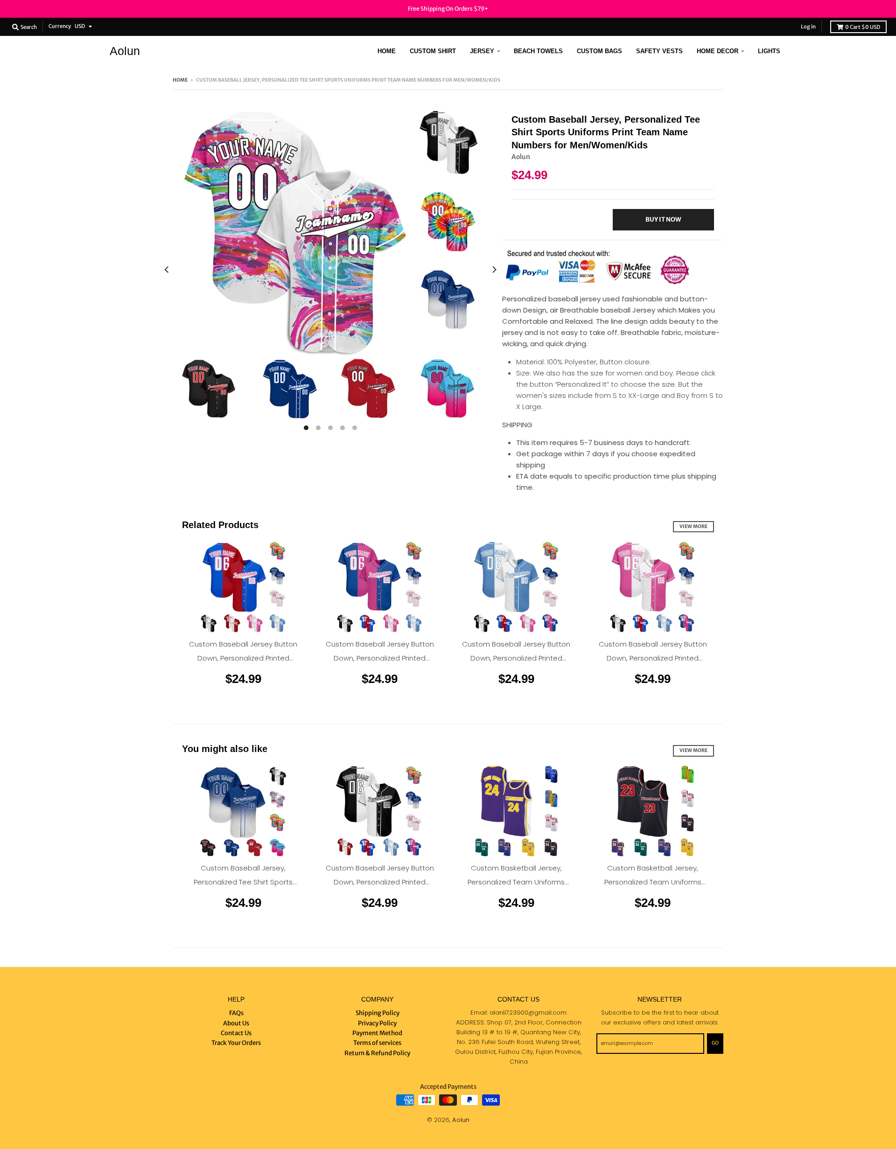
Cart (862, 27)
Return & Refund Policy (377, 1053)
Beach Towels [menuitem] (538, 51)
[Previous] (167, 270)
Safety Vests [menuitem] (659, 51)
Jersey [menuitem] (482, 51)
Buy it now (663, 219)
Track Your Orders (236, 1043)
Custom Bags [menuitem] (599, 51)
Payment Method (377, 1033)
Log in (808, 26)
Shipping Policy (377, 1013)
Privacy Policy (377, 1023)
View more (693, 526)
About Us (236, 1023)
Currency (60, 26)
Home (180, 80)
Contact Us (236, 1033)
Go (715, 1043)
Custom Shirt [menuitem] (433, 51)
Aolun (125, 51)
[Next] (493, 270)
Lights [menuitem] (769, 51)
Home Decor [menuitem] (717, 51)
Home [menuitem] (387, 51)
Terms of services (377, 1043)
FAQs (236, 1013)
